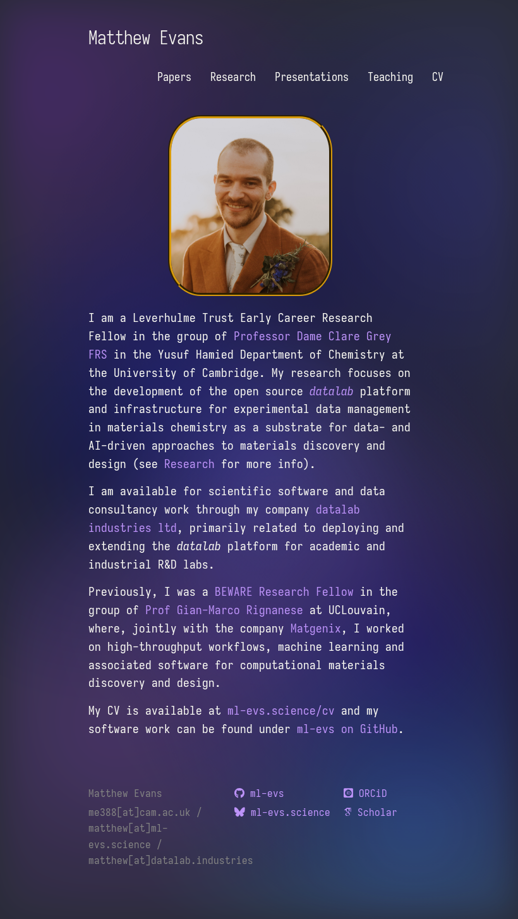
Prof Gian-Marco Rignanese (224, 609)
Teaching (390, 77)
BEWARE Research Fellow (284, 591)
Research (233, 77)
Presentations (312, 77)
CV (437, 77)
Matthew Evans (145, 37)
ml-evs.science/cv (281, 710)
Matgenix (316, 628)
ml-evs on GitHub (347, 728)
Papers (174, 77)
